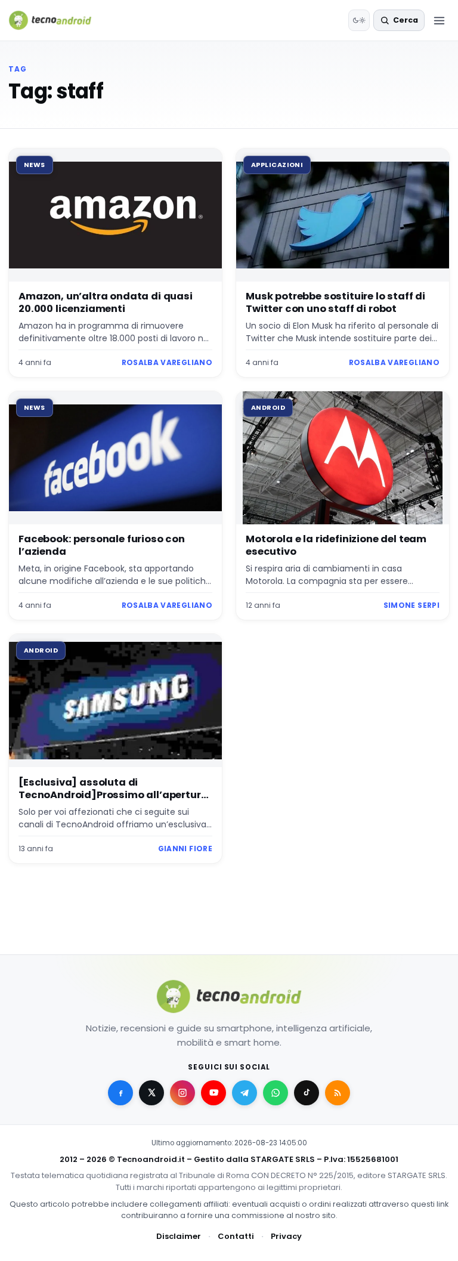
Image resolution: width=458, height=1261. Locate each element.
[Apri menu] (439, 20)
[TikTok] (306, 1092)
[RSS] (337, 1092)
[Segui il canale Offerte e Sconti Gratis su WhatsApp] (275, 1092)
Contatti (236, 1236)
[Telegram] (244, 1092)
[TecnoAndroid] (57, 20)
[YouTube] (213, 1092)
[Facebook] (120, 1092)
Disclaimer (178, 1236)
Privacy (286, 1236)
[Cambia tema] (359, 20)
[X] (151, 1092)
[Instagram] (182, 1092)
